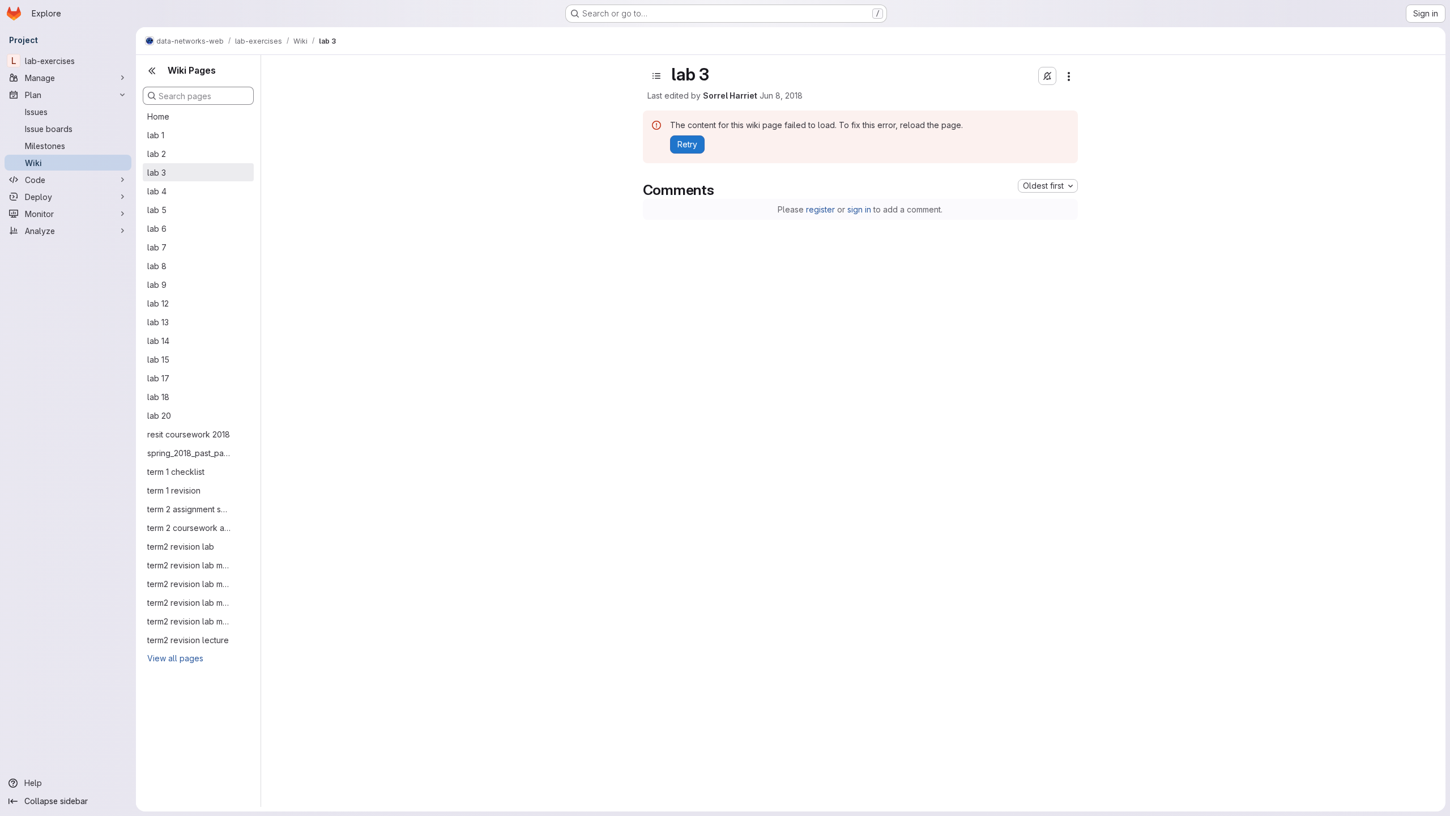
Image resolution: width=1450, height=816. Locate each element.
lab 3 (156, 172)
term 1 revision (174, 490)
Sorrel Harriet (730, 95)
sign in (859, 209)
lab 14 (158, 341)
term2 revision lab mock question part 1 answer (189, 565)
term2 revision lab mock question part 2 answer (189, 584)
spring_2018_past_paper (189, 453)
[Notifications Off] (1047, 76)
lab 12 (158, 303)
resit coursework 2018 (188, 434)
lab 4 (157, 191)
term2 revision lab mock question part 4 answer (189, 621)
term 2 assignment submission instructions (189, 509)
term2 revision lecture (188, 640)
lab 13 (158, 322)
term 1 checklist (175, 472)
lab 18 (158, 397)
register (820, 209)
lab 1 (155, 135)
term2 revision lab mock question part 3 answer (189, 602)
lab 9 (157, 285)
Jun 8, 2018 (781, 95)
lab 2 (156, 154)
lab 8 (157, 266)
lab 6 (157, 228)
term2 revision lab (180, 546)
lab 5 (157, 210)
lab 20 (159, 415)
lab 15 (158, 359)
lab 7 (157, 247)
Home (158, 116)
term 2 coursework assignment (189, 528)
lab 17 (158, 378)
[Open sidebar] (656, 76)
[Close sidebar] (152, 71)
